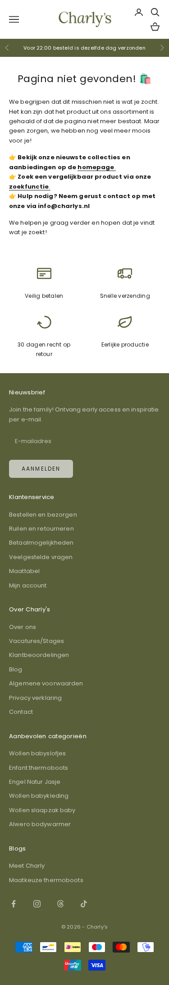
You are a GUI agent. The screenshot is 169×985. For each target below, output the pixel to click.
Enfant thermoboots (38, 767)
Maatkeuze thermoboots (46, 880)
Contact (21, 712)
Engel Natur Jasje (34, 781)
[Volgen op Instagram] (36, 903)
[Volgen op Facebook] (13, 903)
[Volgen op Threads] (60, 903)
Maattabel (24, 571)
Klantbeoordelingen (39, 655)
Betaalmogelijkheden (41, 542)
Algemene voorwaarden (46, 683)
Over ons (22, 627)
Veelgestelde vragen (41, 557)
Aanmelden (41, 468)
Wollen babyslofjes (37, 753)
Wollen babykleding (39, 795)
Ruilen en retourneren (41, 528)
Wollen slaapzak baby (42, 810)
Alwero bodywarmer (40, 824)
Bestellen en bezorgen (43, 514)
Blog (16, 669)
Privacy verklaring (35, 698)
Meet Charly (27, 865)
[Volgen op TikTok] (83, 903)
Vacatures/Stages (36, 641)
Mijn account (28, 585)
